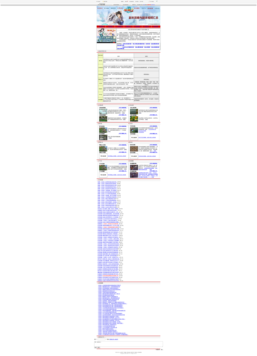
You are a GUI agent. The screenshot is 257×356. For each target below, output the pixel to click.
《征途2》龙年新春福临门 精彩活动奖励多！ (108, 288)
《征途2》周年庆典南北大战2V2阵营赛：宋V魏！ (109, 321)
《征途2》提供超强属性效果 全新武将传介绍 (108, 299)
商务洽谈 (128, 352)
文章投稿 (119, 26)
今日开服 (136, 1)
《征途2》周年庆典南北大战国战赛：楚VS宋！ (109, 320)
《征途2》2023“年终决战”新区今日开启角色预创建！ (110, 313)
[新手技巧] (100, 259)
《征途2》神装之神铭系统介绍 (108, 198)
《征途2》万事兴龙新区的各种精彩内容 (107, 292)
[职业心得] (100, 250)
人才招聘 (121, 352)
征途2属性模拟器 (139, 47)
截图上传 (128, 26)
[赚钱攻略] (100, 272)
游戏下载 (156, 26)
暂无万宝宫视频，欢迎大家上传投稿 (147, 137)
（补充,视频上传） (122, 114)
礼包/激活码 (131, 1)
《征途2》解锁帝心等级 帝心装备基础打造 (108, 296)
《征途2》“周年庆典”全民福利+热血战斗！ (108, 331)
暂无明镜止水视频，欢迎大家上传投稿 (117, 156)
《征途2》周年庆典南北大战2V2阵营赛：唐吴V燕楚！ (110, 323)
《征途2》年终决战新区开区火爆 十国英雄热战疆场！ (110, 305)
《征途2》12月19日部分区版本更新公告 (107, 309)
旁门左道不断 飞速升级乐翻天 (110, 255)
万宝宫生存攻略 (142, 130)
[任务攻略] (100, 212)
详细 (155, 150)
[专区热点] (100, 208)
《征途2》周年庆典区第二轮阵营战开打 (107, 324)
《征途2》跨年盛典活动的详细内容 (106, 295)
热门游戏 (152, 1)
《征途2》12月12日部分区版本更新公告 (107, 312)
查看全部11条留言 (114, 339)
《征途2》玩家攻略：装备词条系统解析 (107, 300)
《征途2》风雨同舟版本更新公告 (108, 205)
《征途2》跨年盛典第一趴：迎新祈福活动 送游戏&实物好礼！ (112, 303)
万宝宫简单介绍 (152, 129)
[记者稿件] (100, 262)
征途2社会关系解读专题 (128, 47)
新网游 (122, 1)
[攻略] (99, 182)
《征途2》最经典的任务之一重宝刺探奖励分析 (109, 298)
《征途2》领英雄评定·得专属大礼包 (106, 291)
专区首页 (101, 26)
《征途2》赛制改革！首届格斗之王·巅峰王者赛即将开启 (111, 302)
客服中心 (136, 352)
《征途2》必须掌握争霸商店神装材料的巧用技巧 (109, 285)
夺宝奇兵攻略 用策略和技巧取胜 (110, 279)
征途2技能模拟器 (155, 47)
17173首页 (98, 1)
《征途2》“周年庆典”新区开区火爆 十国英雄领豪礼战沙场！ (112, 333)
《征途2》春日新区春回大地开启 (108, 192)
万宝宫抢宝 (141, 132)
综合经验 (110, 26)
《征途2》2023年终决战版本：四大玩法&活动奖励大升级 (111, 314)
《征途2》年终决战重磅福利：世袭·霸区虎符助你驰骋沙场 (111, 310)
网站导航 (105, 1)
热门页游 (141, 1)
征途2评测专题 (120, 48)
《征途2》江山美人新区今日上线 (108, 207)
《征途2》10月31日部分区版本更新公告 (107, 330)
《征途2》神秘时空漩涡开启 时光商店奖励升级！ (109, 289)
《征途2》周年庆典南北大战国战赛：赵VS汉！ (109, 317)
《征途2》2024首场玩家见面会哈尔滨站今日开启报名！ (111, 307)
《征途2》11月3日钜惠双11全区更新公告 (107, 327)
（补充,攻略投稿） (122, 107)
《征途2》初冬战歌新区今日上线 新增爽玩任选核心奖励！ (111, 319)
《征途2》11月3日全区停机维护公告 (106, 326)
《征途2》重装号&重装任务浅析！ (106, 328)
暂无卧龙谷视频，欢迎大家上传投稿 (147, 156)
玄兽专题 (148, 43)
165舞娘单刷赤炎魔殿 (149, 168)
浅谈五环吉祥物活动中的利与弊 (110, 248)
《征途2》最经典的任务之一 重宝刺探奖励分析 (109, 286)
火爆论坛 (147, 26)
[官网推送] (100, 210)
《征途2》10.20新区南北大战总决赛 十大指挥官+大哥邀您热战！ (113, 334)
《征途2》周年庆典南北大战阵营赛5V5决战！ (108, 316)
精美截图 (137, 26)
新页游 (126, 1)
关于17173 (117, 352)
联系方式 (132, 352)
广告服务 (125, 352)
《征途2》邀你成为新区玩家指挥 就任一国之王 (109, 293)
